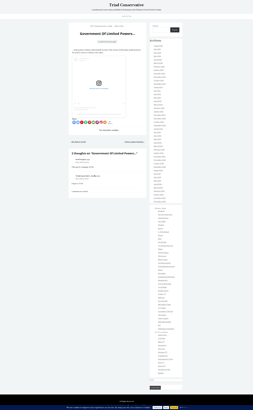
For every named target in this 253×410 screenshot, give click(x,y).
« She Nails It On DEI (78, 142)
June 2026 (157, 53)
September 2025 (160, 84)
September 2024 (160, 125)
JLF (159, 325)
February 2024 (159, 150)
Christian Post (163, 218)
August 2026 (158, 46)
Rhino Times (163, 260)
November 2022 (160, 201)
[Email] (93, 122)
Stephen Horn (163, 291)
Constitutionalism (107, 42)
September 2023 (160, 167)
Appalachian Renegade (166, 277)
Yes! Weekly (162, 242)
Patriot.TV (162, 366)
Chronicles (162, 315)
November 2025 (160, 77)
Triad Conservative (126, 5)
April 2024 (158, 143)
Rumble (161, 373)
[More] (105, 122)
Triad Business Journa (166, 266)
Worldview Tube (164, 370)
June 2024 (157, 136)
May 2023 (157, 181)
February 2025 (159, 108)
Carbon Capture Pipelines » (134, 142)
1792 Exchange (163, 253)
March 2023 (158, 188)
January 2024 (159, 153)
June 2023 (157, 177)
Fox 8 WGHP (162, 301)
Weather (161, 225)
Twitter (160, 294)
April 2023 (158, 184)
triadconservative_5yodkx (103, 26)
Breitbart (161, 211)
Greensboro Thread (165, 311)
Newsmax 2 (162, 345)
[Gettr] (82, 122)
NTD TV (161, 363)
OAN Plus (161, 338)
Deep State (107, 130)
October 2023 (159, 163)
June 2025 (157, 94)
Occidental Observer (165, 246)
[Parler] (97, 122)
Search (155, 26)
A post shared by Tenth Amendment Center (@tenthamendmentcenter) (99, 114)
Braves (160, 235)
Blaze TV (161, 342)
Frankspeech (163, 356)
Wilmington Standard (166, 329)
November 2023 (160, 160)
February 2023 (159, 191)
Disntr (160, 270)
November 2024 (160, 118)
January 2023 (159, 195)
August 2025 (158, 87)
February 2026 (159, 67)
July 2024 (157, 132)
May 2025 (157, 98)
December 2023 (159, 156)
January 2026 (159, 70)
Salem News (162, 335)
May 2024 (157, 139)
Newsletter (126, 16)
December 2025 (159, 73)
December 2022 (159, 198)
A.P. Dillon (162, 308)
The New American (165, 215)
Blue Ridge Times (164, 304)
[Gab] (85, 122)
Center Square (163, 318)
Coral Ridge (162, 287)
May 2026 (157, 56)
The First (161, 349)
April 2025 (158, 101)
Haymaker (162, 273)
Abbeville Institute (164, 322)
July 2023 (157, 174)
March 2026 (158, 63)
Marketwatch (162, 280)
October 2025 (159, 80)
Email (152, 380)
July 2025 (157, 91)
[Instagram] (101, 122)
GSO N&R (161, 221)
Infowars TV (162, 352)
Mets (159, 239)
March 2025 (158, 105)
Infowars (161, 298)
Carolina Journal (164, 263)
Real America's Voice (165, 359)
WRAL (160, 249)
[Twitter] (78, 122)
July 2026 (157, 49)
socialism (114, 130)
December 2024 (159, 115)
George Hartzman (164, 284)
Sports (160, 228)
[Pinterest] (89, 122)
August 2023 (158, 170)
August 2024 (158, 129)
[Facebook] (74, 122)
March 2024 (158, 146)
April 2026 (158, 60)
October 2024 (159, 122)
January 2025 (158, 112)
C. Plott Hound (163, 232)
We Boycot (162, 256)
